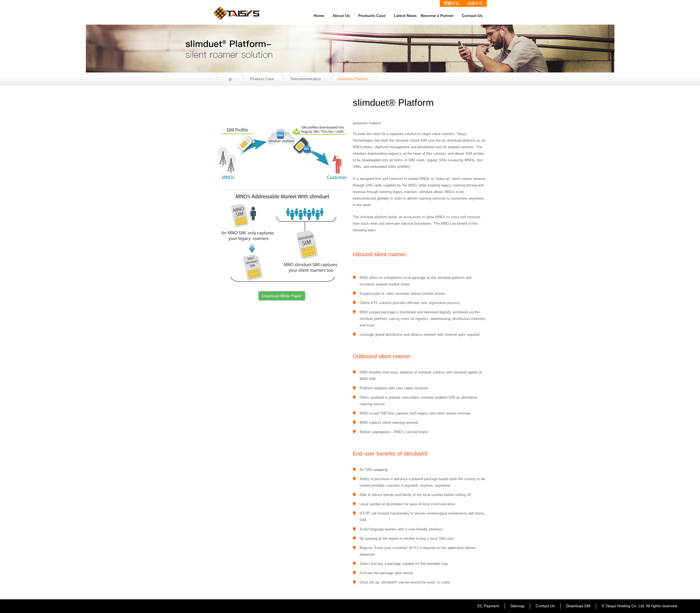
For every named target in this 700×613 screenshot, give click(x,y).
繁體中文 (451, 3)
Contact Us (472, 15)
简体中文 (475, 3)
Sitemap (517, 606)
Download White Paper (282, 296)
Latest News (405, 15)
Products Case (372, 15)
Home (319, 15)
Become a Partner (437, 15)
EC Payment (488, 606)
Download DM (578, 606)
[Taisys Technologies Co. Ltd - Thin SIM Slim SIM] (236, 10)
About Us (341, 15)
